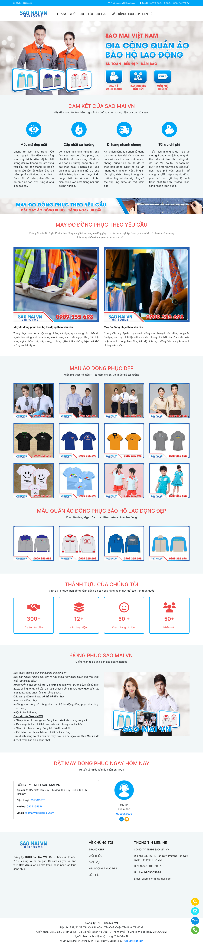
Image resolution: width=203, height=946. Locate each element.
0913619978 (37, 800)
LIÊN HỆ (147, 14)
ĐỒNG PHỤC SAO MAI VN (101, 655)
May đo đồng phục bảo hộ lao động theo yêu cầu (43, 327)
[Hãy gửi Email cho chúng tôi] (193, 911)
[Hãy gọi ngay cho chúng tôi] (193, 930)
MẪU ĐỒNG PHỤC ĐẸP (125, 14)
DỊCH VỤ (101, 14)
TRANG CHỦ (66, 14)
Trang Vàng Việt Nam (133, 941)
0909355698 (35, 806)
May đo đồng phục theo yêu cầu (123, 327)
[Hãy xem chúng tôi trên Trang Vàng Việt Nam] (193, 901)
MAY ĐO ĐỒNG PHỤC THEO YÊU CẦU (101, 225)
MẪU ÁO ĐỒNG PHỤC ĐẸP (102, 368)
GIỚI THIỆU (86, 14)
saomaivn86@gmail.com (39, 812)
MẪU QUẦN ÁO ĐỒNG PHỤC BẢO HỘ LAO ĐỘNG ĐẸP (101, 511)
